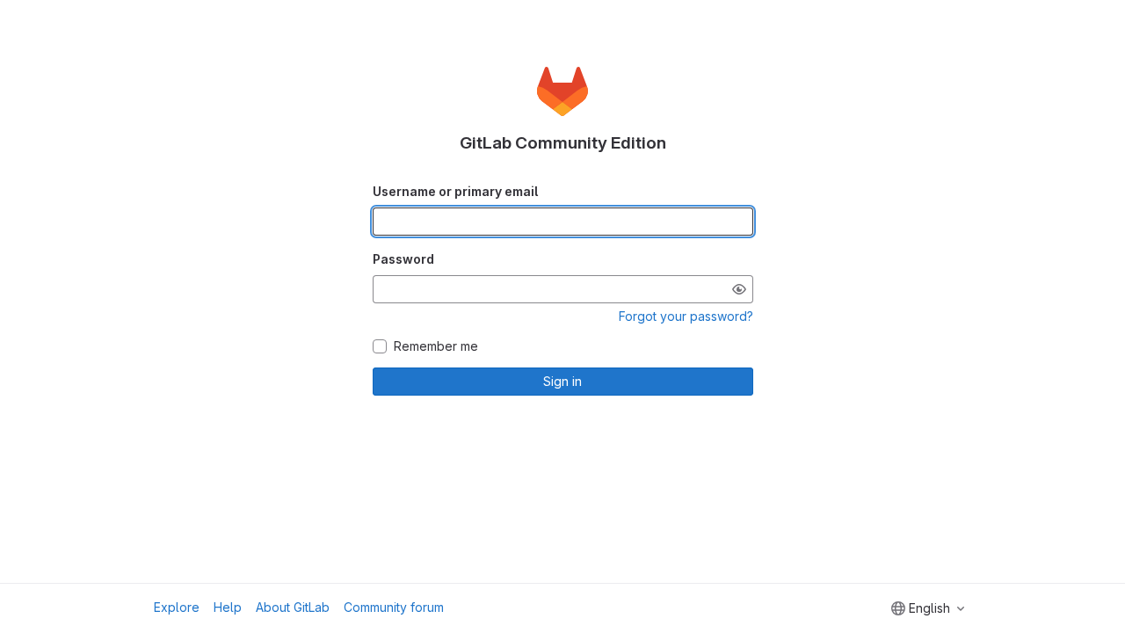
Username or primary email (455, 191)
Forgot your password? (686, 316)
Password (403, 258)
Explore (177, 607)
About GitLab (293, 607)
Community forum (394, 607)
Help (228, 607)
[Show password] (739, 289)
